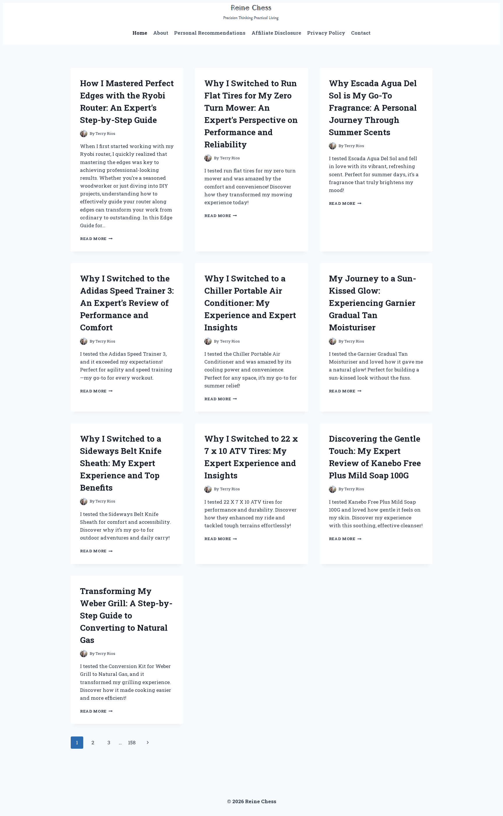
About (160, 32)
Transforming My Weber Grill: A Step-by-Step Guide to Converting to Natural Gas (126, 615)
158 (132, 742)
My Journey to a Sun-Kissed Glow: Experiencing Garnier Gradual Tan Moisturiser (372, 303)
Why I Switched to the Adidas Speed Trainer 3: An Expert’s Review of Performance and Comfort (127, 303)
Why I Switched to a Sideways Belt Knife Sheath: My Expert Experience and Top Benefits (121, 463)
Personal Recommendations (209, 32)
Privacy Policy (326, 32)
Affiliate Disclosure (276, 32)
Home (139, 32)
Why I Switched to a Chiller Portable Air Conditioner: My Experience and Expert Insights (250, 303)
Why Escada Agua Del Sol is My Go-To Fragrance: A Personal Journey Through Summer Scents (373, 108)
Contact (361, 32)
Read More (96, 238)
